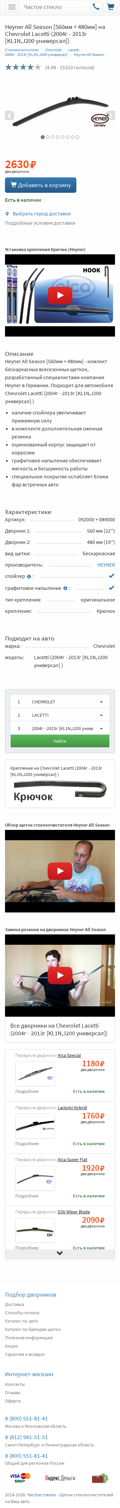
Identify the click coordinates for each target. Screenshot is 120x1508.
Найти (60, 741)
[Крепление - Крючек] (60, 790)
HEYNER (106, 564)
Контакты (15, 1384)
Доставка (14, 1304)
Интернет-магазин (29, 1374)
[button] (13, 110)
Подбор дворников (30, 1294)
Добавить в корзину (44, 185)
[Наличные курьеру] (100, 1475)
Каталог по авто (21, 1321)
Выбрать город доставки (41, 213)
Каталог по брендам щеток (33, 1329)
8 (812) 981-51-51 (26, 1437)
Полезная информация (29, 1338)
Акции (11, 1346)
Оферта (13, 1401)
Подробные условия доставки (40, 222)
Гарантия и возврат (25, 1354)
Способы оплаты (22, 1313)
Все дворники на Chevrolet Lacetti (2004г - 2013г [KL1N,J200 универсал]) (58, 1029)
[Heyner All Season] (60, 110)
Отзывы (12, 1392)
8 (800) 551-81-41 (26, 1418)
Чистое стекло (43, 7)
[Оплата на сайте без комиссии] (20, 1475)
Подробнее (27, 1091)
